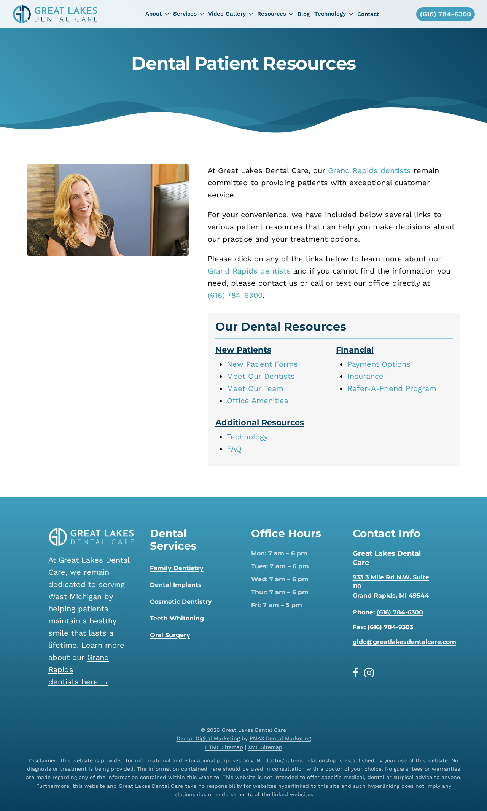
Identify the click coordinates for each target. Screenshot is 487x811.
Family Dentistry (177, 568)
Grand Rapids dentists (369, 170)
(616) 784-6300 (235, 295)
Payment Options (379, 364)
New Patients (243, 350)
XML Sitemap (265, 747)
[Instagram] (369, 672)
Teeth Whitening (177, 618)
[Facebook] (358, 672)
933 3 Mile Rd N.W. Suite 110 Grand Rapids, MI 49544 (391, 586)
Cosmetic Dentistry (181, 601)
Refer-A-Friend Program (391, 388)
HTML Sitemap (224, 747)
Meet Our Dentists (261, 376)
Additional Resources (259, 422)
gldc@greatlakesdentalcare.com (404, 642)
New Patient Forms (262, 364)
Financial (355, 350)
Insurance (365, 376)
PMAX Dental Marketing (280, 738)
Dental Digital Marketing (208, 738)
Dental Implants (176, 584)
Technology (247, 436)
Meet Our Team (255, 388)
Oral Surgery (170, 635)
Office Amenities (257, 400)
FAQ (234, 448)
